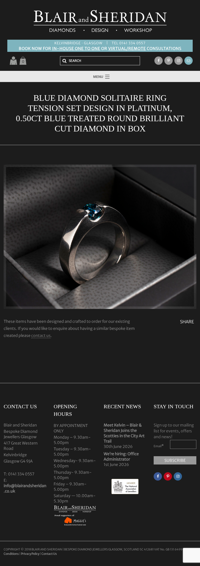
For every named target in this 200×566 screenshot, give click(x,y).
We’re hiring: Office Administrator (121, 456)
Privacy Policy (30, 554)
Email (159, 445)
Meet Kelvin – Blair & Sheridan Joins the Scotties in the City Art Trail (124, 433)
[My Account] (13, 60)
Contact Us (49, 554)
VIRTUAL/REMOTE (127, 48)
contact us (41, 335)
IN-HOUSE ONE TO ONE (76, 48)
